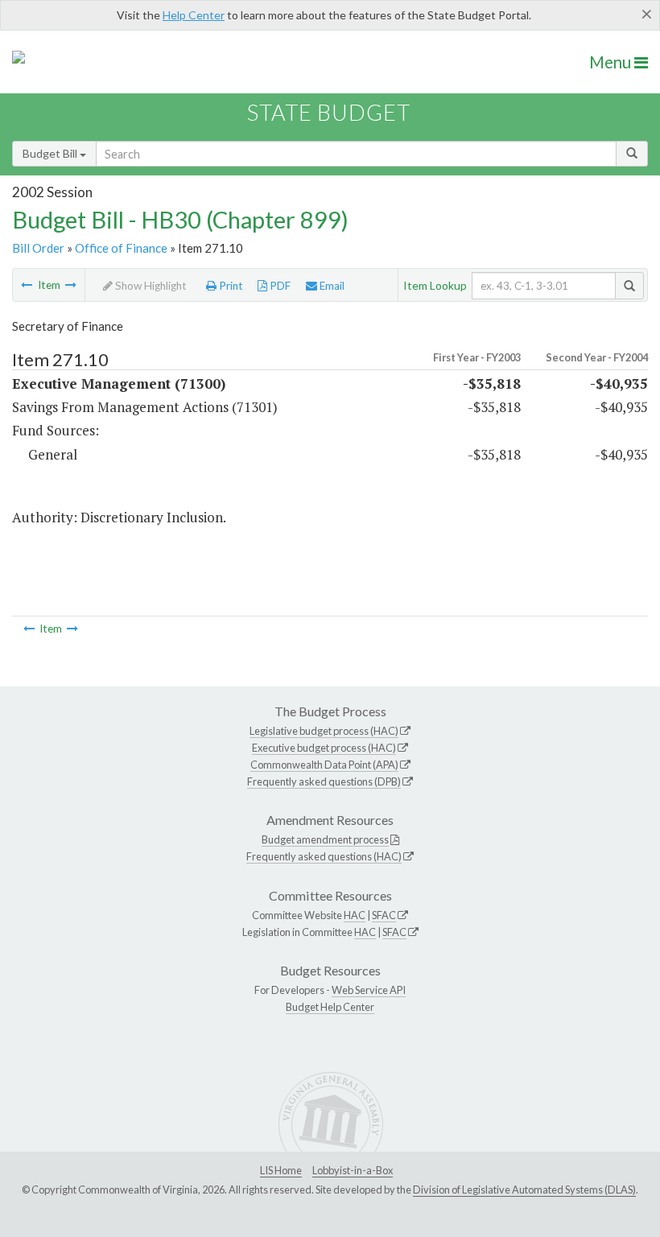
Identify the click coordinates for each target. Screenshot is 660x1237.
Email (330, 285)
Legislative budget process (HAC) (324, 730)
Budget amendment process (325, 839)
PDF (279, 285)
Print (230, 285)
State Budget (328, 112)
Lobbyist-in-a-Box (352, 1170)
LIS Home (281, 1170)
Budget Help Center (330, 1006)
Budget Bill (51, 153)
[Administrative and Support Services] (26, 284)
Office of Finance (121, 248)
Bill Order (38, 248)
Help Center (194, 15)
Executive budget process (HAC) (324, 747)
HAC (354, 915)
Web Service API (369, 989)
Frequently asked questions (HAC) (324, 856)
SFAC (384, 915)
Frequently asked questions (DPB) (324, 781)
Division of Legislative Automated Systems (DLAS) (524, 1189)
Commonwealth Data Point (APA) (324, 764)
